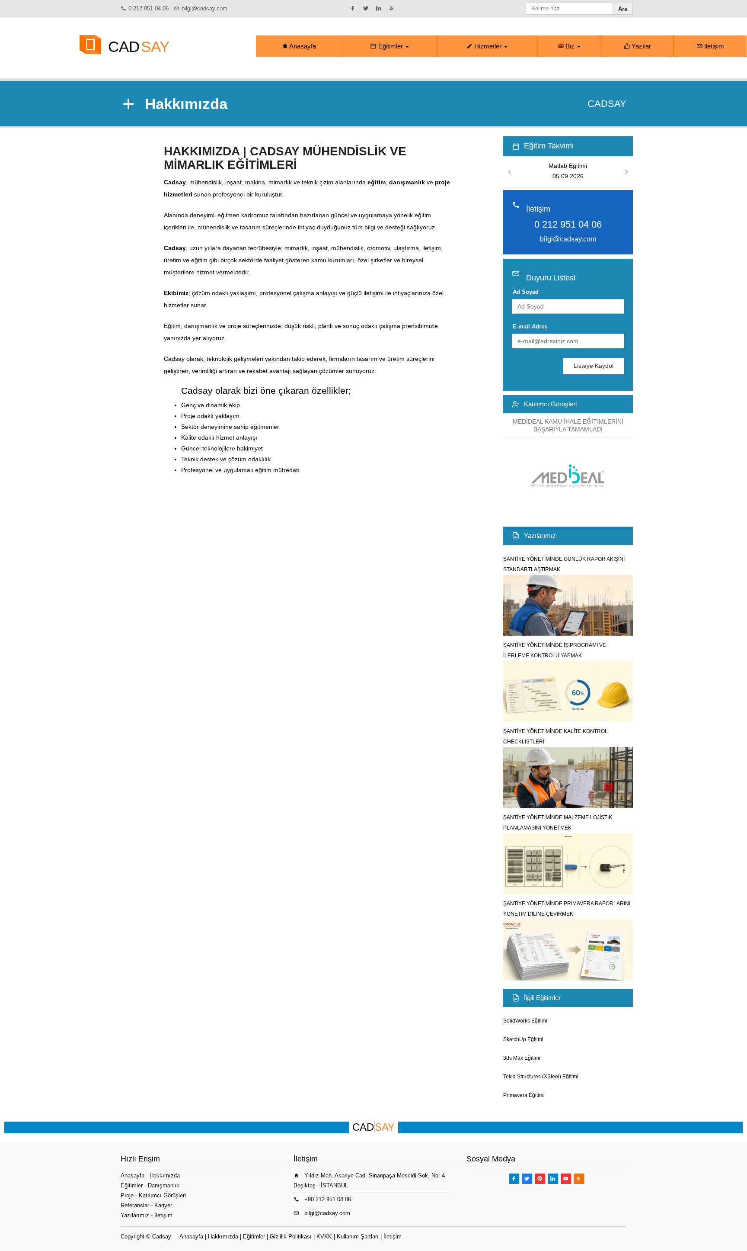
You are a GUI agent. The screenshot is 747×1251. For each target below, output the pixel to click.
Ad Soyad (526, 292)
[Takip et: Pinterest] (540, 1179)
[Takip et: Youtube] (566, 1179)
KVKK (324, 1236)
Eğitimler (391, 46)
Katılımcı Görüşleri (550, 404)
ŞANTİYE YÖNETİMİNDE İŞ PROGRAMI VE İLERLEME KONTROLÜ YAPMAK (554, 650)
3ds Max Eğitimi (521, 1058)
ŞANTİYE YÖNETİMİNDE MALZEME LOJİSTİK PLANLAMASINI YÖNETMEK (557, 822)
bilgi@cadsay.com (204, 8)
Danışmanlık (163, 1185)
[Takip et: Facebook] (354, 8)
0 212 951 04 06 (148, 8)
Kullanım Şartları (358, 1236)
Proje (127, 1195)
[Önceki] (509, 172)
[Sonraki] (626, 172)
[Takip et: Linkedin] (380, 8)
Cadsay (161, 1236)
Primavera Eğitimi (524, 1095)
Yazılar (640, 46)
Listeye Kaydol (593, 365)
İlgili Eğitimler (542, 997)
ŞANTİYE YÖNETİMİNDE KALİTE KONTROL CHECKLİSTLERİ (555, 736)
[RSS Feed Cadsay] (393, 8)
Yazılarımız (540, 535)
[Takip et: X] (367, 8)
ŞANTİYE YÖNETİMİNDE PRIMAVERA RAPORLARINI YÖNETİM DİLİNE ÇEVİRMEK (566, 908)
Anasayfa (302, 46)
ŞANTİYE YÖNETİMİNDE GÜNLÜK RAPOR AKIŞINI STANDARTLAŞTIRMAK (564, 564)
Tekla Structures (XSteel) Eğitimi (540, 1077)
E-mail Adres (530, 326)
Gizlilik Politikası (291, 1236)
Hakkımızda (165, 1175)
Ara (622, 9)
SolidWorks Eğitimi (525, 1021)
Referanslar (135, 1205)
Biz (570, 46)
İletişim (713, 46)
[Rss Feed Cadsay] (579, 1179)
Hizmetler (487, 46)
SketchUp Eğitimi (523, 1039)
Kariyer (163, 1205)
